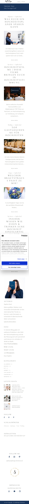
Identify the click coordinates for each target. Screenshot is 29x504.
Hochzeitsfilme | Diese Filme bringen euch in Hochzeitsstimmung (14, 75)
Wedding (10, 125)
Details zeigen (21, 259)
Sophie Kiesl (18, 16)
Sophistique (12, 426)
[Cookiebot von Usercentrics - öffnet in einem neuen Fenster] (21, 236)
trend (17, 426)
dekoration (6, 426)
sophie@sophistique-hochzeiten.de (14, 461)
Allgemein (10, 16)
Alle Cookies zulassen (14, 263)
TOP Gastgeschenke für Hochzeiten (14, 131)
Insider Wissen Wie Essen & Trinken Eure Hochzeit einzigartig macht (14, 227)
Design (10, 173)
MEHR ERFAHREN (10, 322)
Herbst (6, 370)
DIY (5, 368)
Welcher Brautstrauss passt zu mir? (14, 179)
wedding (22, 426)
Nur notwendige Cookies (14, 267)
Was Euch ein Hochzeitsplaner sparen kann (14, 23)
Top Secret (10, 64)
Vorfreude (7, 374)
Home (5, 8)
